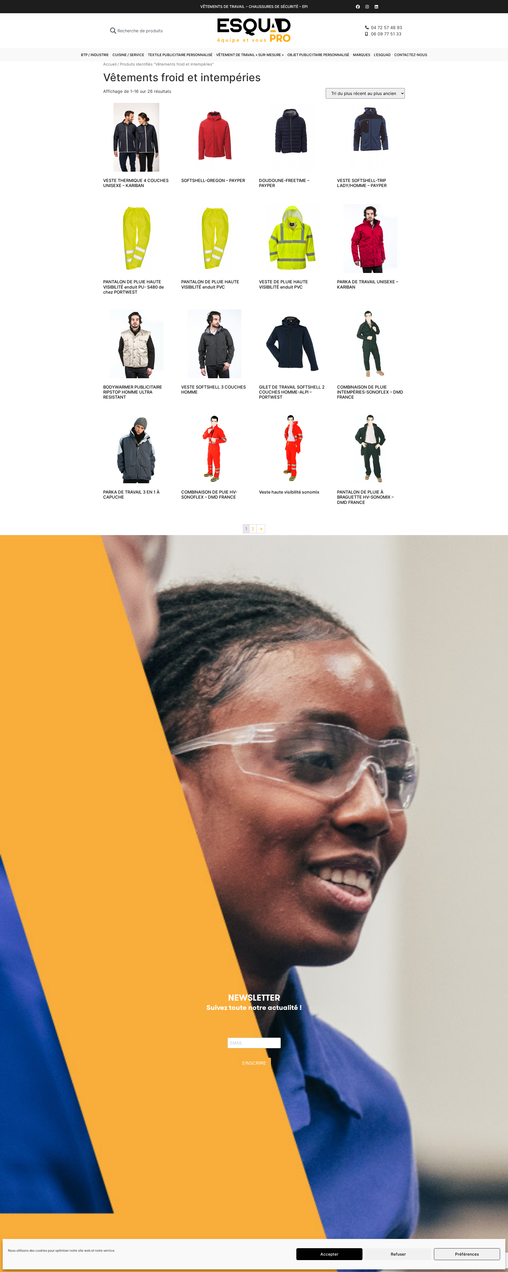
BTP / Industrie (95, 55)
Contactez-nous (410, 55)
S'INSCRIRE (254, 1063)
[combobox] (149, 30)
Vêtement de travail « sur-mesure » (250, 55)
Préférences (467, 1254)
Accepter (329, 1254)
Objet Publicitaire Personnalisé (318, 55)
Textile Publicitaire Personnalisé (180, 55)
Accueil (109, 64)
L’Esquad (382, 55)
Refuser (398, 1254)
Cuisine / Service (128, 55)
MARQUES (361, 55)
